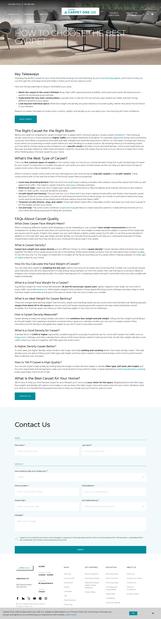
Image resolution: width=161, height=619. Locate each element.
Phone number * (22, 485)
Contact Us (25, 396)
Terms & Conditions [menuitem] (131, 588)
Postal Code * (20, 500)
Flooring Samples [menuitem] (92, 578)
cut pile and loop (67, 208)
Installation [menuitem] (110, 598)
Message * (19, 515)
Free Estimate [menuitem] (70, 600)
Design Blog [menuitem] (90, 592)
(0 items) (152, 14)
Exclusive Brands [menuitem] (113, 603)
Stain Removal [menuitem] (112, 574)
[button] (143, 14)
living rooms (21, 337)
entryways (71, 185)
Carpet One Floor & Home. (34, 604)
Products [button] (13, 14)
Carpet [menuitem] (67, 587)
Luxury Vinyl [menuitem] (69, 578)
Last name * (87, 445)
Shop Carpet (25, 119)
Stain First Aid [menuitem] (112, 578)
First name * (20, 445)
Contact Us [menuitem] (131, 583)
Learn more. (71, 615)
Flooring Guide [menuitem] (112, 583)
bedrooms (42, 289)
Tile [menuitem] (65, 596)
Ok (133, 613)
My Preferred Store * (90, 500)
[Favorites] (148, 14)
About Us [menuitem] (131, 574)
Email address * (88, 485)
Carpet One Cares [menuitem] (134, 578)
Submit (80, 550)
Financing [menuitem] (68, 604)
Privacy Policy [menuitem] (133, 594)
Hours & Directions (113, 14)
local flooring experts (110, 78)
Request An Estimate (131, 14)
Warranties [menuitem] (110, 594)
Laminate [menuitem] (68, 591)
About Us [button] (44, 14)
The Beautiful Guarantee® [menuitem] (111, 588)
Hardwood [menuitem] (68, 583)
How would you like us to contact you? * (31, 471)
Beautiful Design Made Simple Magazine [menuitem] (92, 585)
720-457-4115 (29, 4)
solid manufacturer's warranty (131, 369)
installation (119, 135)
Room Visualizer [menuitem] (92, 574)
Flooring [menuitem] (67, 574)
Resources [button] (29, 14)
